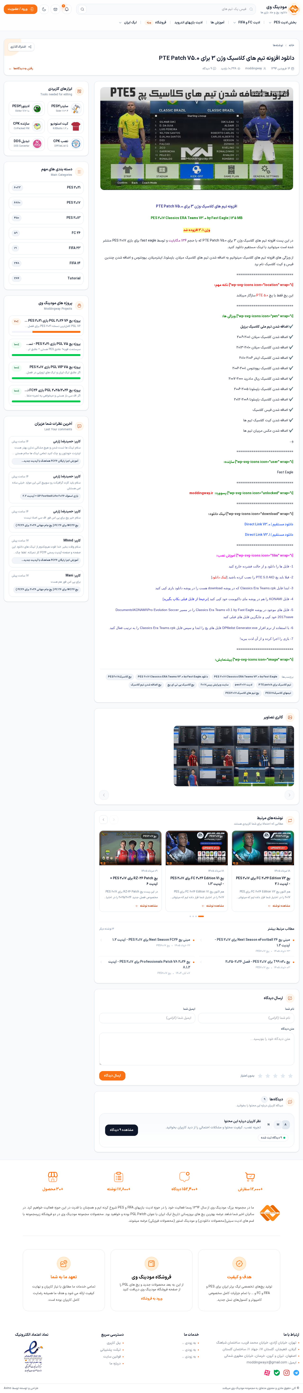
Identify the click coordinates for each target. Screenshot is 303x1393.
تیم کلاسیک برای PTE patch (274, 685)
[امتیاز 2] (283, 1076)
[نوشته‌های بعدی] (103, 819)
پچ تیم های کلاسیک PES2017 (242, 693)
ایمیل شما (189, 1009)
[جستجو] (82, 9)
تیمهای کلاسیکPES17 (278, 693)
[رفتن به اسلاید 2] (196, 916)
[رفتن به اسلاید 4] (190, 916)
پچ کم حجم (259, 94)
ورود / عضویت (17, 9)
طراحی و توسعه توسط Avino (21, 1388)
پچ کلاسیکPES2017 (120, 677)
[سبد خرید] (55, 9)
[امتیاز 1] (290, 1076)
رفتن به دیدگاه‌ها (21, 68)
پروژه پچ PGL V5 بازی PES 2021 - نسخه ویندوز (47, 344)
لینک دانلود (219, 577)
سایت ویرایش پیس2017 (215, 685)
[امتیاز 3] (275, 1076)
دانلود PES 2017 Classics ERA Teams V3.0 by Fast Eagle (173, 677)
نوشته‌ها (278, 45)
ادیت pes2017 (243, 685)
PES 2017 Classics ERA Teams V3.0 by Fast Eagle (245, 677)
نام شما (289, 1009)
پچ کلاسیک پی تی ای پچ (181, 685)
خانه (291, 45)
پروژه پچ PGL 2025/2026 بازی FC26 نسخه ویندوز (45, 390)
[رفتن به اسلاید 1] (201, 916)
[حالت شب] (44, 9)
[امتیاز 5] (260, 1076)
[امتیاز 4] (268, 1076)
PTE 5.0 (261, 295)
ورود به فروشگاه (151, 1298)
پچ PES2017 (279, 94)
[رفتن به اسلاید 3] (193, 916)
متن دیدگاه (287, 1029)
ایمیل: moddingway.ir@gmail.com (271, 1362)
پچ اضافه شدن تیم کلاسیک (146, 685)
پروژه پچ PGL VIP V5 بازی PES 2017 (55, 367)
